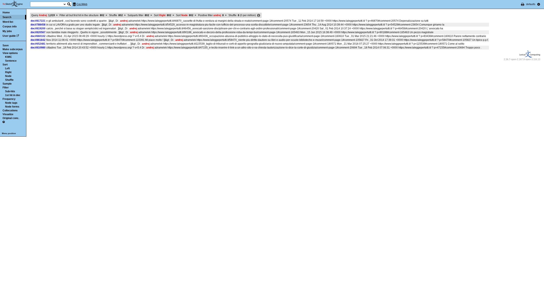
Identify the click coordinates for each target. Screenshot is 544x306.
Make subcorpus (13, 49)
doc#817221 (38, 20)
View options (10, 53)
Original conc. (11, 118)
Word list (8, 21)
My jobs (7, 31)
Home (6, 12)
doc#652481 (38, 43)
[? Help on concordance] (4, 121)
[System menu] (538, 4)
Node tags (11, 102)
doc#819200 (38, 28)
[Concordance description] (258, 15)
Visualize (8, 114)
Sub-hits (10, 91)
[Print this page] (522, 4)
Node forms (12, 106)
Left (7, 68)
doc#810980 (38, 47)
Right (8, 72)
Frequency (9, 99)
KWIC (8, 56)
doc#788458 (38, 24)
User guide (9, 35)
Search (7, 17)
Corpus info (10, 26)
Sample (7, 83)
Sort (5, 64)
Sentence (11, 60)
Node (8, 76)
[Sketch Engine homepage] (16, 4)
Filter (6, 87)
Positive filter (211, 15)
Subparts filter (138, 15)
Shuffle (9, 79)
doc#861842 (38, 39)
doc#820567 (38, 32)
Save (6, 45)
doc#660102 (38, 36)
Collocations (10, 110)
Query (43, 15)
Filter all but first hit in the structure (82, 15)
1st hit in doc (12, 95)
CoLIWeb (81, 4)
